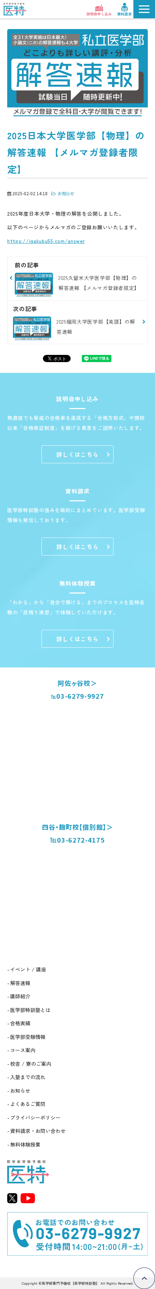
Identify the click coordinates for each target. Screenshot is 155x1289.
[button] (144, 9)
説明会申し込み (99, 13)
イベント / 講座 (28, 969)
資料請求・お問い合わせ (38, 1130)
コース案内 (22, 1050)
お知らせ (66, 193)
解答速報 (20, 982)
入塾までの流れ (27, 1077)
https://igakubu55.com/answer (46, 240)
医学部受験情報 (27, 1036)
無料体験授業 (25, 1144)
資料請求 (124, 13)
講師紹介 (20, 996)
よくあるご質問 (27, 1103)
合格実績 (20, 1023)
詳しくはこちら (77, 454)
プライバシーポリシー (35, 1117)
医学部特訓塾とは (30, 1009)
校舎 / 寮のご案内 (30, 1063)
